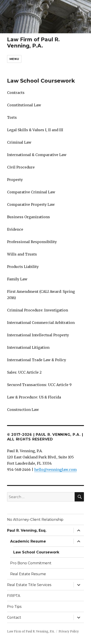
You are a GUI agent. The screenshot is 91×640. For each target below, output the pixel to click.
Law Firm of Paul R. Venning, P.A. (33, 42)
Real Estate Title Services (29, 585)
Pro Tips (14, 606)
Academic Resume (28, 541)
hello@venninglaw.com (55, 469)
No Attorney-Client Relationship (35, 519)
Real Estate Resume (28, 574)
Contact (14, 617)
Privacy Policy (69, 631)
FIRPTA (13, 596)
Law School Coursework (36, 552)
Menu (14, 59)
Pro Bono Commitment (30, 563)
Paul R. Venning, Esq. (26, 530)
